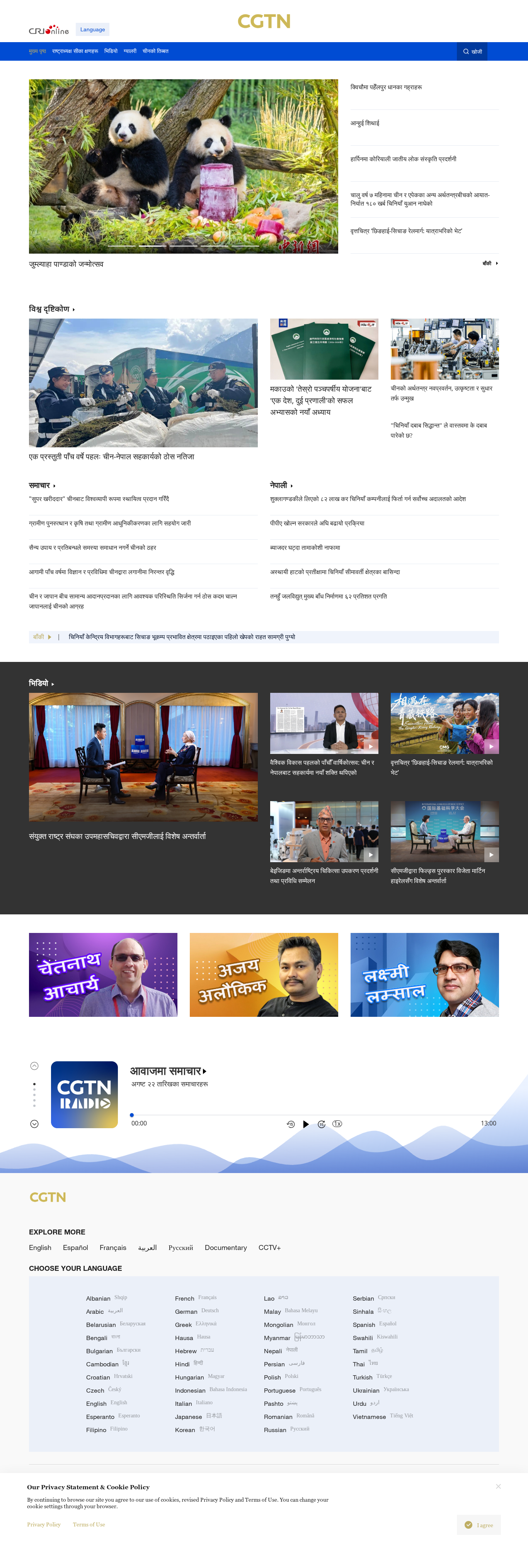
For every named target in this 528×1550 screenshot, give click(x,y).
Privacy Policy (44, 1524)
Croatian (109, 1377)
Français (113, 1247)
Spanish (375, 1324)
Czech (103, 1390)
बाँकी (487, 263)
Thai (365, 1364)
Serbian (374, 1298)
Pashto (281, 1403)
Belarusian (115, 1324)
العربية (147, 1247)
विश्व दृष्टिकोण (49, 309)
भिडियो (38, 683)
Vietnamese (383, 1416)
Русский (181, 1247)
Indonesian (211, 1390)
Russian (287, 1430)
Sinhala (372, 1311)
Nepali (281, 1351)
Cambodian (107, 1364)
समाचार (39, 485)
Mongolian (289, 1324)
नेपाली (278, 485)
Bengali (103, 1338)
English (40, 1247)
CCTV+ (270, 1247)
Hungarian (200, 1377)
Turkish (372, 1377)
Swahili (375, 1338)
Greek (195, 1324)
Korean (195, 1430)
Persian (284, 1364)
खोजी (477, 51)
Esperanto (113, 1416)
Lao (276, 1298)
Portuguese (292, 1390)
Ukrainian (381, 1390)
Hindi (189, 1364)
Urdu (366, 1403)
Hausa (192, 1338)
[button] (122, 246)
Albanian (106, 1298)
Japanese (198, 1416)
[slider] (132, 1115)
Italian (194, 1403)
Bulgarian (113, 1351)
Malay (291, 1311)
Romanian (289, 1416)
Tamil (368, 1351)
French (195, 1298)
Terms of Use (89, 1524)
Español (75, 1247)
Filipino (107, 1430)
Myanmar (294, 1338)
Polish (281, 1377)
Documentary (226, 1247)
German (197, 1311)
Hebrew (194, 1351)
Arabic (104, 1311)
